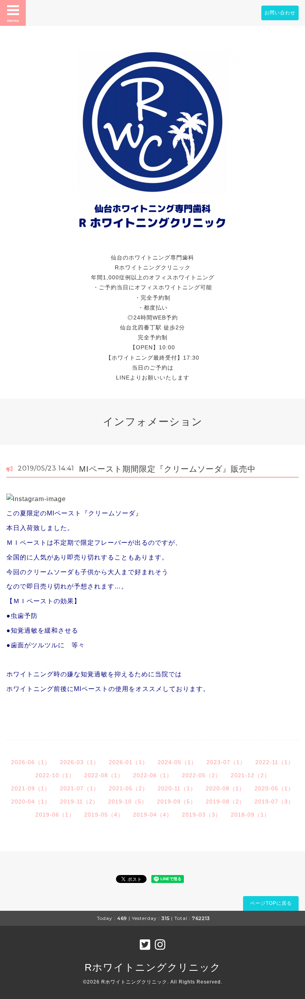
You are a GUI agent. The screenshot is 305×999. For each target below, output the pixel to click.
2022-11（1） (274, 762)
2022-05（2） (201, 775)
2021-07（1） (79, 788)
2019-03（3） (201, 814)
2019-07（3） (274, 801)
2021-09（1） (30, 788)
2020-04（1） (30, 801)
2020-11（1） (177, 788)
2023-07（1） (226, 762)
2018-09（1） (250, 814)
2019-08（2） (225, 801)
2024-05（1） (177, 762)
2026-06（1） (30, 762)
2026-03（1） (79, 762)
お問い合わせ (279, 12)
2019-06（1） (55, 814)
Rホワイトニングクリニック (153, 967)
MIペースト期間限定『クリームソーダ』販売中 (167, 469)
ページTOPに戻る (271, 903)
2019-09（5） (176, 801)
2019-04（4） (152, 814)
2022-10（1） (55, 775)
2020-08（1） (225, 788)
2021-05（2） (128, 788)
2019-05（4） (104, 814)
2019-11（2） (79, 801)
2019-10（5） (127, 801)
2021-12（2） (250, 775)
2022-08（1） (104, 775)
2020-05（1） (274, 788)
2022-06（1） (152, 775)
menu (13, 20)
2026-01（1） (128, 762)
